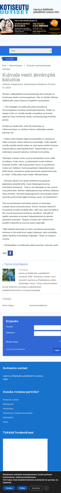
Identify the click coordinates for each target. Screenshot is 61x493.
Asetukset (36, 488)
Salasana (10, 332)
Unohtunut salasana (15, 349)
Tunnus (9, 326)
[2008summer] (30, 35)
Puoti (5, 422)
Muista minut (12, 342)
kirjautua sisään (21, 305)
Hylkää (22, 488)
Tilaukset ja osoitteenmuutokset (17, 413)
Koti (4, 65)
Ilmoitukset (8, 408)
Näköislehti (8, 417)
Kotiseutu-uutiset (11, 399)
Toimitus (52, 84)
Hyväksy (9, 488)
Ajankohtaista (15, 65)
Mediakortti (8, 404)
